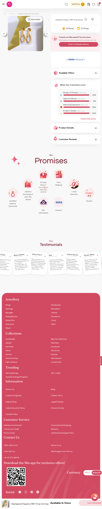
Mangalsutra (11, 316)
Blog (53, 389)
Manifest (55, 343)
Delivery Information (13, 425)
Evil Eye (54, 354)
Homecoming (12, 358)
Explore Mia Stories (88, 118)
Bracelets (55, 309)
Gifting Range (12, 373)
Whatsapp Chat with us (62, 451)
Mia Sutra (55, 351)
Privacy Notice (57, 408)
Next (96, 59)
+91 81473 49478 (11, 458)
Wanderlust (56, 358)
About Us (10, 389)
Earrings (9, 309)
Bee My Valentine (59, 339)
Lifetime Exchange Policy (62, 433)
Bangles (9, 313)
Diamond (10, 324)
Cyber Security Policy (15, 408)
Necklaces (56, 305)
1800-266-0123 (11, 445)
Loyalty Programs (14, 396)
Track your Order (11, 429)
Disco (8, 351)
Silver (8, 328)
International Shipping (61, 425)
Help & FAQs (11, 402)
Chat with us (9, 451)
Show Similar (35, 19)
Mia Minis (9, 347)
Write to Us (56, 445)
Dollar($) (97, 473)
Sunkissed (10, 339)
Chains (54, 313)
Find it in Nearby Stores (78, 44)
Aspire (8, 343)
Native (9, 354)
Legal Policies (57, 402)
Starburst (55, 347)
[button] (3, 34)
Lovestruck (56, 362)
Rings (8, 305)
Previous (55, 59)
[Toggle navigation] (4, 3)
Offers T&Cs (56, 396)
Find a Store (9, 433)
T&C (44, 187)
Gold (53, 324)
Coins (53, 320)
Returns (54, 429)
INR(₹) (87, 473)
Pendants (55, 316)
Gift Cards (55, 373)
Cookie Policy (12, 414)
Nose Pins (10, 320)
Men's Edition (12, 362)
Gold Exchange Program (17, 377)
